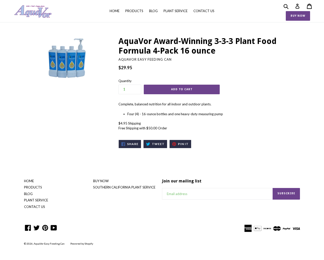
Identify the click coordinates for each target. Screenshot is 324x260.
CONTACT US (203, 11)
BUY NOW (298, 15)
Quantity (125, 81)
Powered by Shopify (81, 243)
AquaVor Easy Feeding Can (49, 243)
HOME (114, 11)
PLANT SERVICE (176, 11)
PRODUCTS (134, 11)
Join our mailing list (181, 181)
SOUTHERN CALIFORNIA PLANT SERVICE (124, 187)
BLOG (153, 11)
